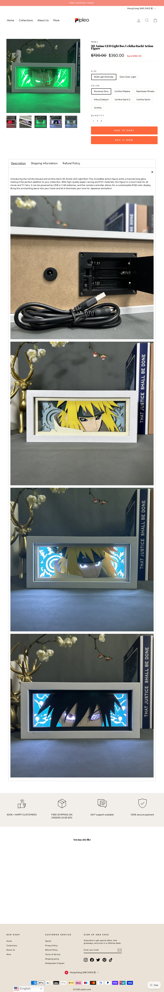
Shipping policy (52, 959)
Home (10, 20)
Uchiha (97, 107)
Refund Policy (71, 163)
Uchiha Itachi (143, 99)
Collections (26, 20)
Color (95, 86)
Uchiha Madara (122, 91)
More (56, 20)
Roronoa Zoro (101, 91)
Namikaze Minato (145, 91)
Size (94, 71)
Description (18, 163)
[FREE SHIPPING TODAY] (82, 3)
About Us (43, 20)
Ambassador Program (55, 963)
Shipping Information (44, 163)
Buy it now (124, 140)
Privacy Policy (51, 945)
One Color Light (128, 77)
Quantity (97, 115)
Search (48, 941)
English (25, 988)
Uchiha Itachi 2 (122, 99)
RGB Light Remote (104, 77)
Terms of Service (53, 954)
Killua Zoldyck (101, 99)
